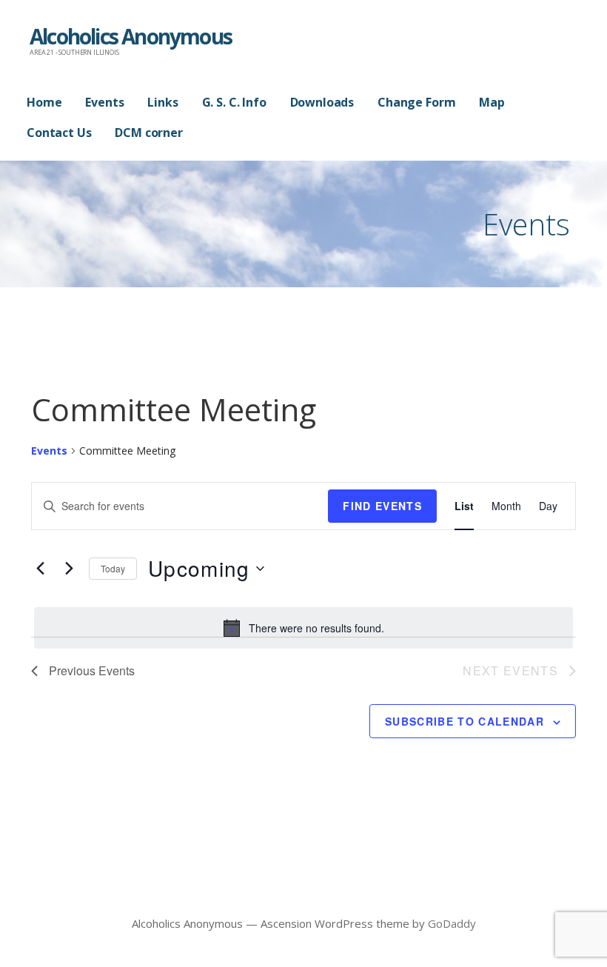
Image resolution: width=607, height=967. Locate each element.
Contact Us (59, 132)
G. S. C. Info (234, 102)
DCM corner (148, 132)
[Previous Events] (40, 569)
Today (113, 568)
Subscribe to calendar (464, 721)
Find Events (382, 505)
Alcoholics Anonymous (131, 36)
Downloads (322, 102)
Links (162, 102)
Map (492, 102)
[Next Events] (69, 569)
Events (104, 102)
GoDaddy (452, 923)
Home (44, 102)
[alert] (303, 628)
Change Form (416, 102)
